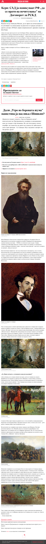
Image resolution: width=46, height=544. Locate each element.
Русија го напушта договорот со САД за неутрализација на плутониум (37, 59)
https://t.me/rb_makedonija (28, 162)
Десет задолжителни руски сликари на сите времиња (16, 528)
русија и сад (5, 82)
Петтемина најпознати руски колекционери (13, 522)
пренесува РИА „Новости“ (8, 63)
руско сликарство (7, 515)
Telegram (42, 21)
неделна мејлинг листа (20, 168)
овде (8, 531)
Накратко (13, 82)
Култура (17, 117)
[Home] (3, 1)
